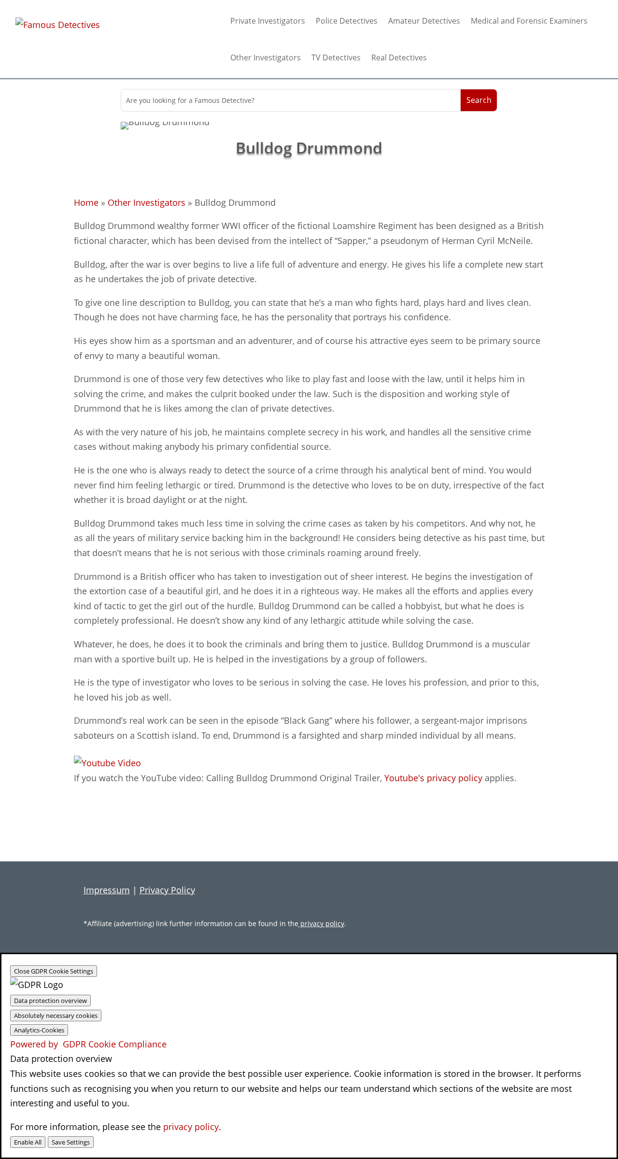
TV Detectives (336, 57)
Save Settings (71, 1142)
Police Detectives (347, 20)
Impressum (107, 890)
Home (86, 202)
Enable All (28, 1142)
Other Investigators (265, 57)
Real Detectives (399, 57)
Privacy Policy (167, 890)
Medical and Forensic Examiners (529, 20)
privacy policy (321, 923)
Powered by (88, 1044)
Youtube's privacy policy (433, 778)
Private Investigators (267, 20)
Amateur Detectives (424, 20)
